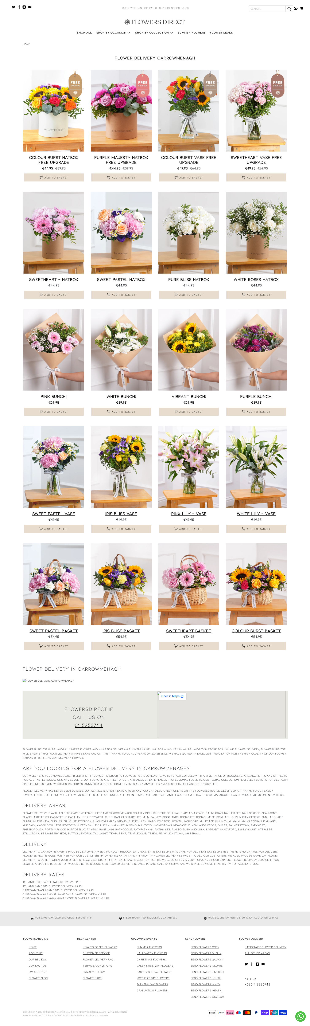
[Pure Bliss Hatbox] (188, 233)
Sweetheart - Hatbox (53, 279)
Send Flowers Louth (206, 978)
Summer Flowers (192, 32)
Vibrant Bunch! (189, 396)
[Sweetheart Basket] (188, 584)
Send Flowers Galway (207, 959)
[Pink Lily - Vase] (188, 467)
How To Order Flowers (100, 947)
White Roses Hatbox (256, 279)
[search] (289, 8)
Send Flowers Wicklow (207, 996)
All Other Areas (257, 953)
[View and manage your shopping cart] (303, 8)
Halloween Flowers (152, 953)
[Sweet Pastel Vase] (53, 467)
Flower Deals (221, 32)
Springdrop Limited (54, 1012)
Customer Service (96, 953)
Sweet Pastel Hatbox (121, 279)
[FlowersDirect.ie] (155, 21)
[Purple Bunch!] (256, 350)
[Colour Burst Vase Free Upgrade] (188, 111)
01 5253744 (89, 725)
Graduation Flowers (152, 990)
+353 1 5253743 (257, 984)
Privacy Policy (94, 972)
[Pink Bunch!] (53, 350)
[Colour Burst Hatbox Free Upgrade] (53, 111)
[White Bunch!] (121, 350)
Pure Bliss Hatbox (188, 279)
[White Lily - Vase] (256, 467)
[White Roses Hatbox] (256, 233)
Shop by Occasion (111, 32)
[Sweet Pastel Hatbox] (121, 233)
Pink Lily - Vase (188, 513)
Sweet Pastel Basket (54, 630)
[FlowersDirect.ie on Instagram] (25, 7)
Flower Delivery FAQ (98, 959)
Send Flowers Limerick (207, 972)
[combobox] (267, 8)
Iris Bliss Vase (121, 513)
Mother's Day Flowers (153, 978)
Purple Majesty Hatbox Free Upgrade (121, 160)
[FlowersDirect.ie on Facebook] (20, 7)
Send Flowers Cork (205, 947)
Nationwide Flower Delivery (265, 947)
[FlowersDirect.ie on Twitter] (15, 7)
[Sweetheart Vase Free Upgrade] (256, 111)
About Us (36, 953)
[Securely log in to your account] (296, 8)
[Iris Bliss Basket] (121, 584)
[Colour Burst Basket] (256, 584)
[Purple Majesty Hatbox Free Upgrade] (121, 111)
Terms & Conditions (97, 965)
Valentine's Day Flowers (155, 965)
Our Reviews (38, 959)
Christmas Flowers (151, 959)
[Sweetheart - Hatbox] (53, 233)
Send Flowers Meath (206, 990)
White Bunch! (121, 396)
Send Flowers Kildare (207, 965)
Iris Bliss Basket (121, 630)
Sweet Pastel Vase (53, 513)
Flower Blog (38, 978)
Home (26, 44)
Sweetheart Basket (188, 630)
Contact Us (37, 965)
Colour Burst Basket (256, 630)
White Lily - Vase (256, 513)
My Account (38, 972)
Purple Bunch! (256, 396)
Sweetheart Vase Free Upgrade (256, 160)
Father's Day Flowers (152, 984)
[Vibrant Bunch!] (188, 350)
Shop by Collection (152, 32)
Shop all (84, 32)
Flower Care (92, 978)
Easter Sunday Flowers (154, 972)
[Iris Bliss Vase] (121, 467)
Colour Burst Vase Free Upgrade (188, 160)
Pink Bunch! (54, 396)
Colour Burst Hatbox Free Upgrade (53, 160)
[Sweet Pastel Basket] (53, 584)
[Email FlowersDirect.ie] (31, 7)
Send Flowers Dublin (206, 953)
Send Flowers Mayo (205, 984)
